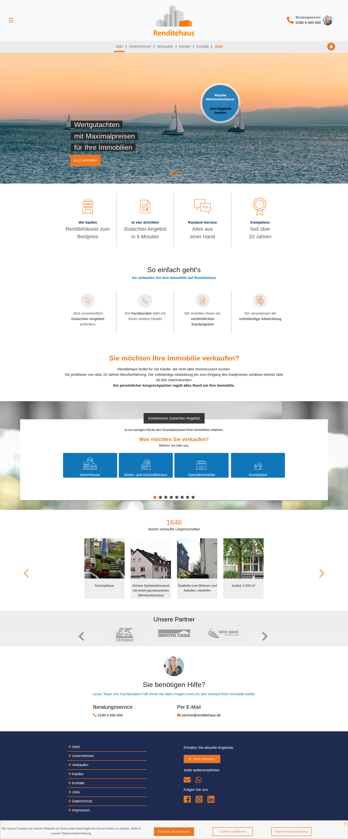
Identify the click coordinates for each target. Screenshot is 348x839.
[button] (76, 636)
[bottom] (188, 781)
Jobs (75, 792)
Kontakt (202, 46)
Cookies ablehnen (232, 831)
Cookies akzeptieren (173, 831)
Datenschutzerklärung (291, 831)
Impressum (80, 810)
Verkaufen (165, 46)
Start (120, 46)
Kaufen (185, 46)
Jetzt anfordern (86, 160)
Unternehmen (140, 46)
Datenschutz (81, 801)
